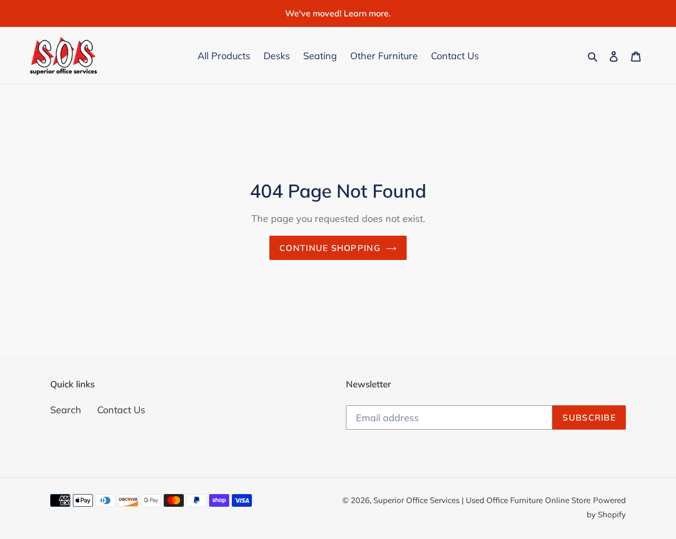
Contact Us (121, 410)
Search (65, 410)
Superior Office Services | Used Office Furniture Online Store (481, 500)
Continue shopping (330, 248)
